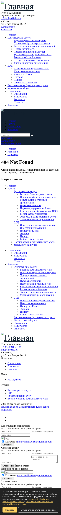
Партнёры (6, 409)
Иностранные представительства (31, 68)
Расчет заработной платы (27, 57)
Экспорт (18, 77)
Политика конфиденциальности (18, 406)
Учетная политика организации (31, 63)
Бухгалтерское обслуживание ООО (32, 54)
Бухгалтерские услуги (19, 37)
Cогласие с (28, 441)
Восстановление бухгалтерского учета (28, 85)
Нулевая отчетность (24, 49)
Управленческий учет (19, 88)
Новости (18, 102)
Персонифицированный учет (29, 51)
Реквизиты (19, 99)
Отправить (8, 445)
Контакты (13, 105)
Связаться (6, 29)
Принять (9, 510)
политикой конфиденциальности (34, 441)
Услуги (11, 123)
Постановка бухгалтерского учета (32, 43)
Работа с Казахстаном (25, 82)
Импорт (18, 79)
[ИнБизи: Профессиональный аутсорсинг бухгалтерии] (17, 6)
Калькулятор (8, 26)
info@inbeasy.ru (9, 349)
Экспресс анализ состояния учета (31, 60)
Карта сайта (42, 406)
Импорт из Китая (23, 74)
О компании (14, 91)
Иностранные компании (27, 71)
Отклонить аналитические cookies (38, 510)
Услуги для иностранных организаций (34, 46)
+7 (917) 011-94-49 (11, 18)
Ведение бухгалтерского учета (30, 40)
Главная (12, 35)
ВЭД (10, 65)
